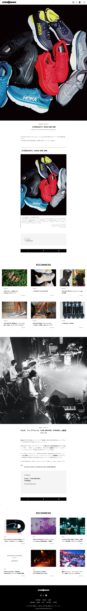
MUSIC (5, 536)
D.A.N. (22, 440)
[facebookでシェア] (43, 250)
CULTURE (48, 602)
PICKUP (44, 600)
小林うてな (46, 446)
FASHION (5, 288)
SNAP (49, 600)
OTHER (55, 602)
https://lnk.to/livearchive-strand (30, 483)
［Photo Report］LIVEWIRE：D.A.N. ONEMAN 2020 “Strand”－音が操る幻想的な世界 (39, 466)
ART (43, 602)
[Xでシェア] (28, 250)
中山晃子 (51, 448)
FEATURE (38, 600)
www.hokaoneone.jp (29, 240)
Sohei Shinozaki (54, 446)
